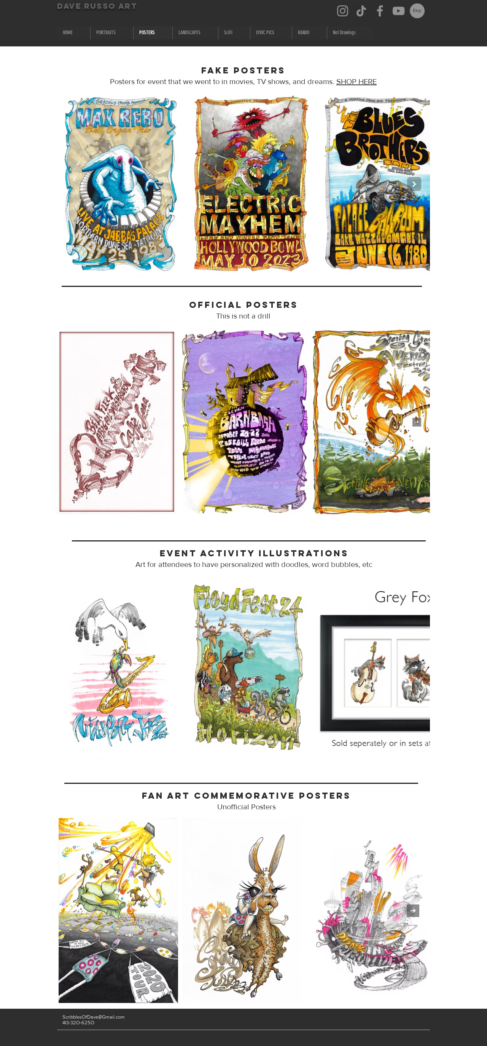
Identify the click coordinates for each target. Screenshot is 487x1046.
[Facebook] (379, 10)
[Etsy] (417, 10)
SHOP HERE (356, 81)
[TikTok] (361, 10)
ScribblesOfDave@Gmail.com (93, 1017)
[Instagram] (342, 10)
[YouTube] (398, 10)
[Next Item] (414, 184)
